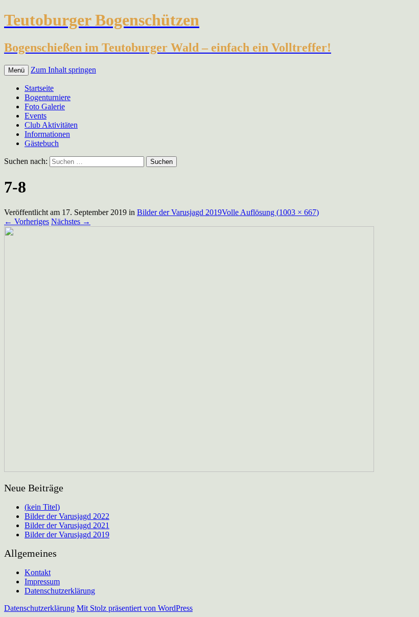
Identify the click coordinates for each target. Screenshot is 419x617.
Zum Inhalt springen (63, 69)
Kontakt (38, 572)
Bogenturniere (48, 97)
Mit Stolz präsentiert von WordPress (135, 608)
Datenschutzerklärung (60, 590)
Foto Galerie (45, 106)
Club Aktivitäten (51, 125)
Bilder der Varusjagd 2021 (67, 525)
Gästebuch (42, 143)
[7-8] (189, 469)
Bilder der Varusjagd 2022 (67, 516)
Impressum (42, 581)
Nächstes (70, 221)
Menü (16, 70)
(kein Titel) (42, 507)
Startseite (39, 88)
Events (35, 115)
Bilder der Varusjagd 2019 (179, 212)
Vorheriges (26, 221)
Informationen (47, 134)
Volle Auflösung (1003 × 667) (270, 212)
